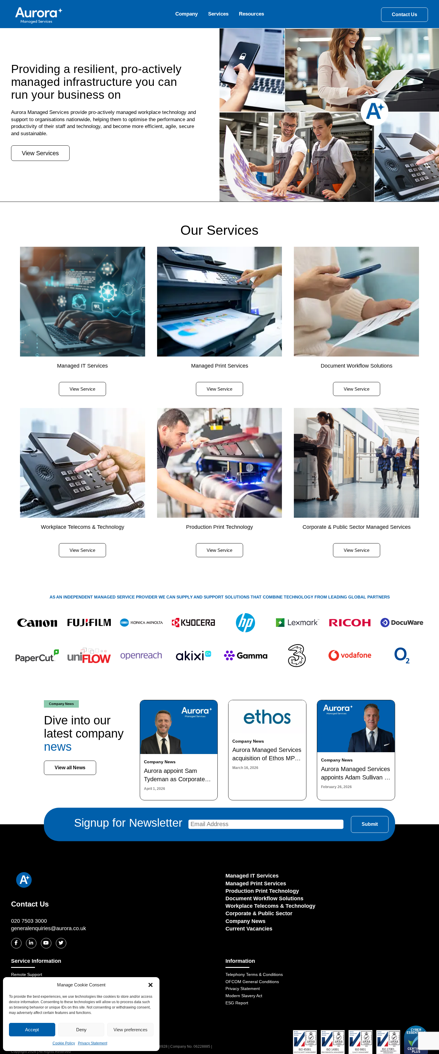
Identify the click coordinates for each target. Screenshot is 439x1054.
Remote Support (26, 974)
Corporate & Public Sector (258, 913)
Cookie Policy (64, 1043)
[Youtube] (46, 943)
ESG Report (236, 1002)
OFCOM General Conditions (252, 981)
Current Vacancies (248, 929)
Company (186, 14)
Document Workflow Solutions (264, 898)
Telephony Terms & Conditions (254, 974)
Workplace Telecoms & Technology (270, 906)
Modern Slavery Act (243, 995)
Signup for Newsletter (128, 823)
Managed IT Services (252, 876)
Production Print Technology (262, 891)
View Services (40, 153)
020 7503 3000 (29, 921)
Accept (32, 1029)
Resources (251, 14)
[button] (151, 985)
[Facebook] (16, 943)
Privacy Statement (92, 1043)
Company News (245, 921)
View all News (70, 767)
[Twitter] (61, 943)
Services (218, 14)
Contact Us (404, 14)
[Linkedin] (31, 943)
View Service (82, 389)
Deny (81, 1029)
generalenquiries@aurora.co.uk (48, 928)
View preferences (130, 1029)
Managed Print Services (255, 884)
